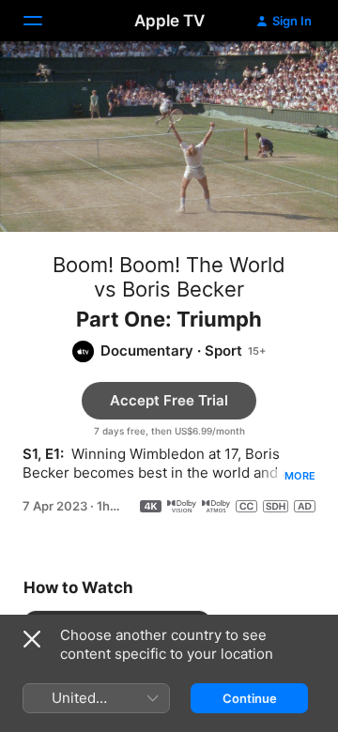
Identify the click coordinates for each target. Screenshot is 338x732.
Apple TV (169, 20)
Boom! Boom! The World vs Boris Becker (169, 276)
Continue (250, 698)
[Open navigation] (44, 20)
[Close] (31, 639)
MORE (299, 475)
